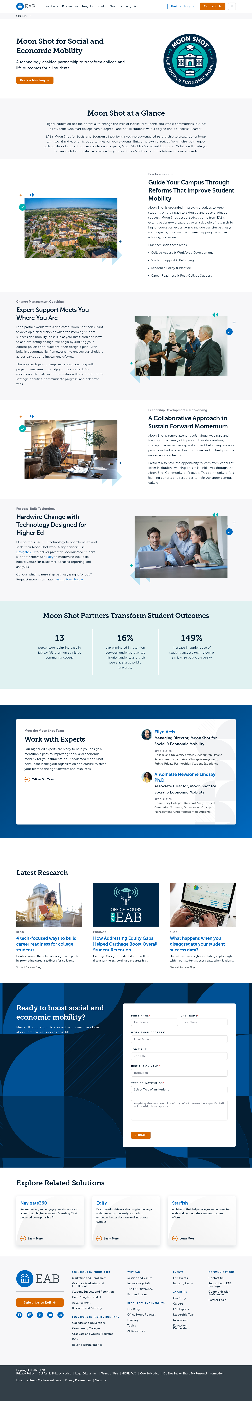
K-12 (75, 1339)
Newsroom (180, 1320)
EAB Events (180, 1278)
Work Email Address (148, 1032)
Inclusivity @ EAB (138, 1283)
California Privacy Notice (55, 1373)
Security (100, 1380)
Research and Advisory (87, 1308)
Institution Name (145, 1066)
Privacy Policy (25, 1373)
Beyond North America (87, 1344)
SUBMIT (141, 1135)
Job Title (139, 1049)
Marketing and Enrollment (89, 1278)
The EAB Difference (140, 1289)
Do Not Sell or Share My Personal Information (193, 1373)
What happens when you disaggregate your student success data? (197, 944)
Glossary (133, 1320)
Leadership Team (184, 1314)
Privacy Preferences (78, 1380)
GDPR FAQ (129, 1373)
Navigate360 (25, 552)
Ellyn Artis (164, 731)
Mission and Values (139, 1278)
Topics (131, 1325)
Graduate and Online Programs (92, 1333)
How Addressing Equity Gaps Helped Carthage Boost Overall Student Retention (125, 944)
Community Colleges (86, 1328)
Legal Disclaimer (86, 1373)
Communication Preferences (219, 1293)
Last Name (190, 1015)
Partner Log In (182, 6)
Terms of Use (109, 1373)
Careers (178, 1303)
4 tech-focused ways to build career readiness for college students (46, 944)
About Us (116, 6)
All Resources (136, 1331)
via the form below (69, 579)
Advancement (81, 1302)
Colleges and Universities (88, 1322)
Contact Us (213, 6)
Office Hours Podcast (141, 1314)
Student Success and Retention (93, 1291)
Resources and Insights (77, 6)
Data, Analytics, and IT (86, 1297)
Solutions (51, 6)
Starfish (180, 1203)
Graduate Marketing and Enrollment (88, 1285)
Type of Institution (147, 1083)
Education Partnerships (181, 1327)
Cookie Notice (149, 1373)
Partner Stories (137, 1294)
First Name (140, 1015)
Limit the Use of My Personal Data (38, 1380)
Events (101, 6)
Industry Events (183, 1283)
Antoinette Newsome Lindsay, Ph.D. (185, 777)
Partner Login (217, 1299)
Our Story (179, 1298)
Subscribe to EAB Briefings (219, 1285)
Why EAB (131, 6)
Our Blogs (133, 1309)
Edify (49, 557)
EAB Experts (181, 1309)
